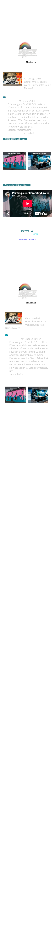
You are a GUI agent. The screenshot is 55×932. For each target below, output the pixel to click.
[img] (27, 20)
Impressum (23, 239)
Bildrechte (32, 239)
